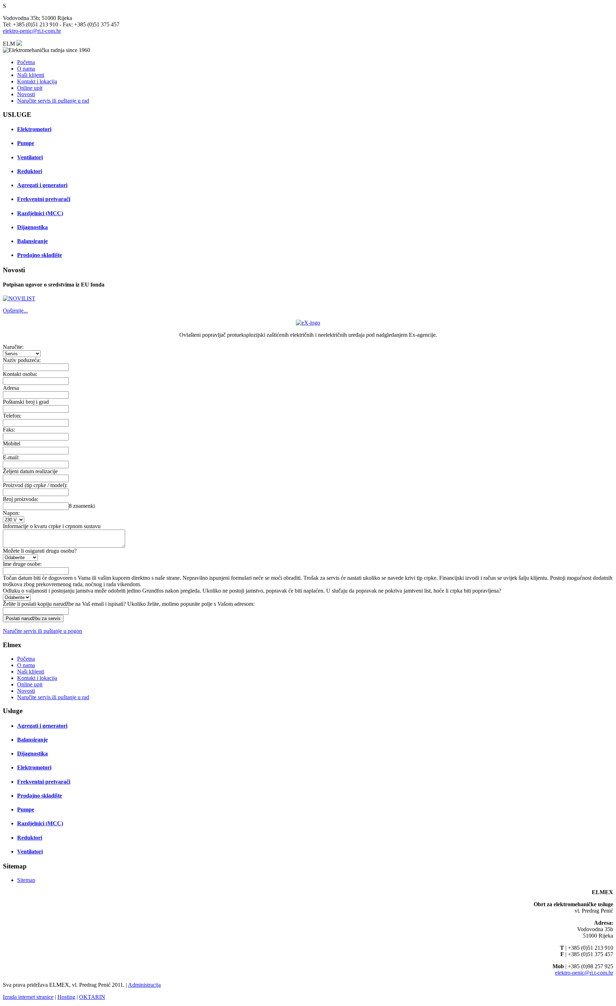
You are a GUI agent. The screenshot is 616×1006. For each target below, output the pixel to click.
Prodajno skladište (39, 255)
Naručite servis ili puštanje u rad (53, 101)
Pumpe (25, 143)
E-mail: (11, 457)
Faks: (9, 430)
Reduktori (29, 171)
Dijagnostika (32, 227)
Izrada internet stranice (28, 997)
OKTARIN (92, 997)
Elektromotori (34, 129)
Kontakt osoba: (20, 374)
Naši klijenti (30, 75)
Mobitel (11, 443)
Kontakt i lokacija (37, 81)
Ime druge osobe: (22, 564)
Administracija (144, 985)
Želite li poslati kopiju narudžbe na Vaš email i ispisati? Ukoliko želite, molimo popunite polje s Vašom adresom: (129, 604)
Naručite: (13, 347)
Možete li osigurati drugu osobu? (40, 551)
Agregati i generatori (42, 185)
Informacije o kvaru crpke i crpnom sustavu (52, 526)
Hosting (66, 997)
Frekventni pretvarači (43, 199)
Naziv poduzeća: (22, 360)
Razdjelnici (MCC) (40, 213)
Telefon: (12, 416)
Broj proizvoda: (20, 499)
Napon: (11, 513)
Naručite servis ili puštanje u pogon (42, 631)
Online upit (29, 88)
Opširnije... (15, 311)
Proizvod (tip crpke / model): (35, 485)
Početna (26, 62)
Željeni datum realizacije (30, 471)
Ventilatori (30, 157)
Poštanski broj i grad (26, 402)
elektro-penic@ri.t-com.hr (32, 31)
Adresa (11, 388)
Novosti (26, 94)
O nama (26, 69)
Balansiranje (32, 241)
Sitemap (26, 880)
